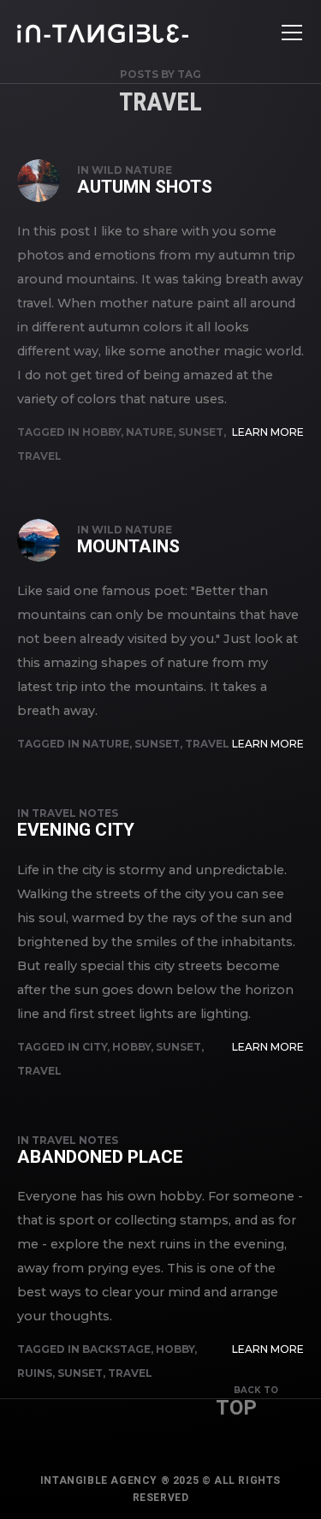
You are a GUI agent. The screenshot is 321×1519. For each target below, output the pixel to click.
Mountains (128, 546)
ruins (34, 1373)
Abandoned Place (100, 1157)
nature (149, 432)
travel (39, 456)
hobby (101, 432)
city (94, 1046)
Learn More (268, 432)
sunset (200, 432)
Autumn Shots (144, 186)
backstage (116, 1349)
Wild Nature (132, 170)
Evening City (75, 829)
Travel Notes (75, 813)
